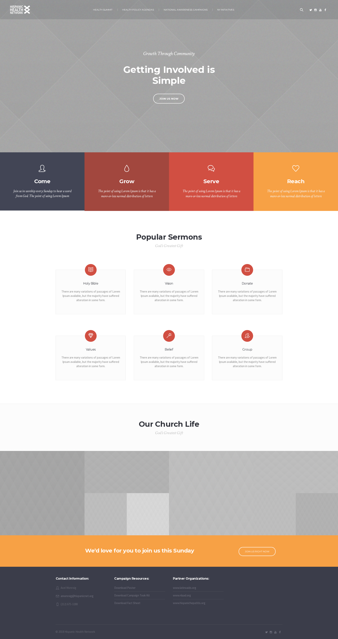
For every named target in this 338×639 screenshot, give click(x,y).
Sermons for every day (148, 518)
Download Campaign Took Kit (132, 595)
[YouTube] (320, 10)
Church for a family (275, 518)
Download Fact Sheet (127, 603)
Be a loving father (296, 476)
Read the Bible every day (105, 518)
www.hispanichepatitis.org (189, 603)
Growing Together (211, 497)
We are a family (317, 518)
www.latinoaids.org (184, 588)
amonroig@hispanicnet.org (77, 596)
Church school (127, 476)
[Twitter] (311, 10)
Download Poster (125, 588)
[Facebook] (325, 10)
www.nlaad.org (182, 595)
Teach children (42, 497)
